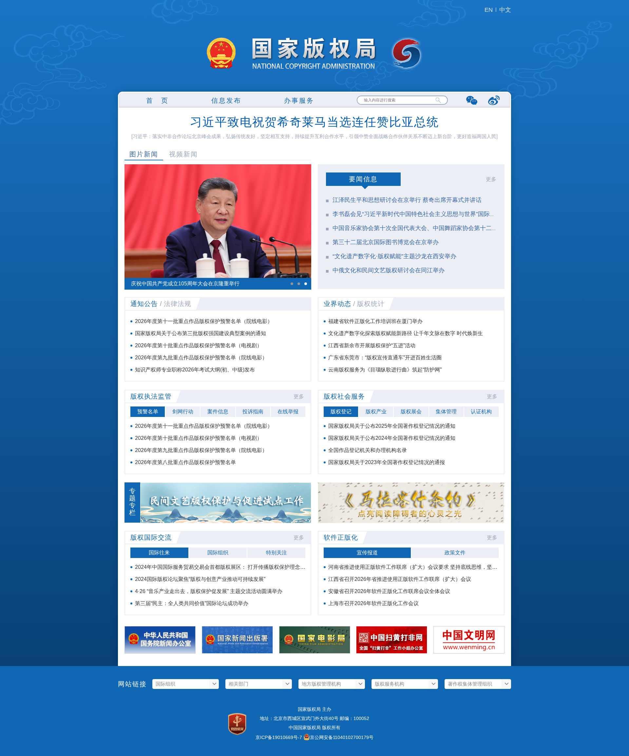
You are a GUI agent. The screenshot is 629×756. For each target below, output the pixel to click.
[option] (217, 227)
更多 (491, 179)
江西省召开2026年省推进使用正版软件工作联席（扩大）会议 (399, 579)
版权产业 (376, 411)
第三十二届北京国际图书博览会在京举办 (386, 242)
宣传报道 (367, 552)
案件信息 (217, 411)
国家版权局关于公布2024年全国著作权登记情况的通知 (391, 438)
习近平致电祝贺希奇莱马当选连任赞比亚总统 (314, 122)
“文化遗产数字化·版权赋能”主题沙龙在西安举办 (394, 256)
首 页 (157, 100)
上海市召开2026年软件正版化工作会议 (373, 603)
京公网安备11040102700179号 (341, 737)
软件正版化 (341, 537)
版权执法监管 (151, 396)
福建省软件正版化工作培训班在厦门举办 (375, 321)
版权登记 (341, 411)
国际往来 (159, 552)
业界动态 (337, 303)
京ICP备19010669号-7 (279, 737)
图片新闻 (143, 154)
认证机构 (481, 411)
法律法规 (177, 303)
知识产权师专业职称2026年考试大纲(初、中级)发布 (195, 369)
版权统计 (371, 303)
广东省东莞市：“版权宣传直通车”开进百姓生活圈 (385, 357)
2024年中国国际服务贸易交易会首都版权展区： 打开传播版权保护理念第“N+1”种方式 (234, 567)
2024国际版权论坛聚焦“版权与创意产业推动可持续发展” (200, 579)
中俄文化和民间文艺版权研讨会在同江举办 (389, 270)
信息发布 (226, 100)
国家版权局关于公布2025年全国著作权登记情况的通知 (391, 426)
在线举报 (287, 411)
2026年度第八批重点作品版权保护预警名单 (185, 462)
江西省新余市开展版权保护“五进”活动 (371, 345)
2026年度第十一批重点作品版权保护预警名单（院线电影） (204, 321)
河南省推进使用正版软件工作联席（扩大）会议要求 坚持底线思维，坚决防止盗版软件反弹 (433, 567)
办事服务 (299, 100)
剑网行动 (182, 411)
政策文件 (455, 552)
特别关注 (276, 552)
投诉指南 (252, 411)
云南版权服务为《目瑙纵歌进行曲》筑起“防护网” (385, 369)
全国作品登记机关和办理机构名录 (367, 450)
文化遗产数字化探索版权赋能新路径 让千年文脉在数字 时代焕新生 (405, 333)
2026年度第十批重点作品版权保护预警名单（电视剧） (198, 345)
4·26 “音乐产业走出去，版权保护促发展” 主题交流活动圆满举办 (208, 591)
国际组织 (217, 552)
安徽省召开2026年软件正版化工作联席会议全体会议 (389, 591)
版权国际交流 (151, 537)
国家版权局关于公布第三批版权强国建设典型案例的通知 (200, 333)
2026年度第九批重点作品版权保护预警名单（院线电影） (201, 357)
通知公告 (144, 303)
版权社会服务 (344, 396)
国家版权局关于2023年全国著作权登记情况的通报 (386, 462)
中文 (505, 10)
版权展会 (411, 411)
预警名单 (147, 411)
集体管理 (446, 411)
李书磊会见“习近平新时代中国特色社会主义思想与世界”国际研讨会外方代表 (432, 214)
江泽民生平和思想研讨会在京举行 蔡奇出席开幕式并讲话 (407, 200)
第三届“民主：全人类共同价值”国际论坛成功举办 (191, 603)
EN (489, 10)
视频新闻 (183, 154)
